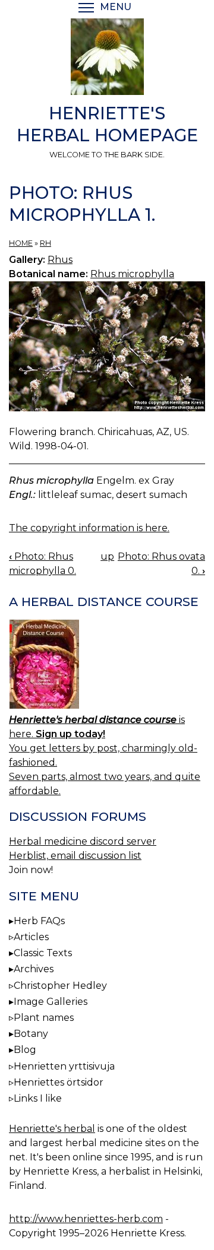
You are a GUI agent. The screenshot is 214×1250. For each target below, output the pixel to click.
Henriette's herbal (52, 1128)
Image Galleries (50, 1001)
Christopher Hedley (60, 985)
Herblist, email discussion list (75, 855)
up (107, 556)
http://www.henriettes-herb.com (86, 1218)
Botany (31, 1033)
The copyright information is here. (89, 528)
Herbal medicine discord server (82, 841)
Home (21, 243)
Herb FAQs (39, 921)
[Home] (107, 58)
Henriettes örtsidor (58, 1082)
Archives (34, 969)
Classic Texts (43, 953)
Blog (25, 1049)
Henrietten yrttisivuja (64, 1066)
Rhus (60, 259)
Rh (45, 243)
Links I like (38, 1098)
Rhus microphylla (132, 274)
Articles (31, 937)
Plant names (44, 1017)
